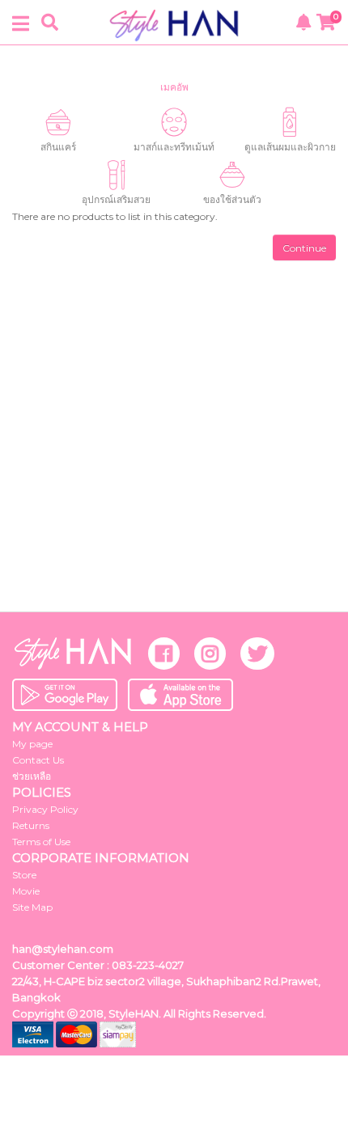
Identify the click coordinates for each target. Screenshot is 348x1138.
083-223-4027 (148, 964)
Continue (304, 248)
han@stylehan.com (62, 948)
